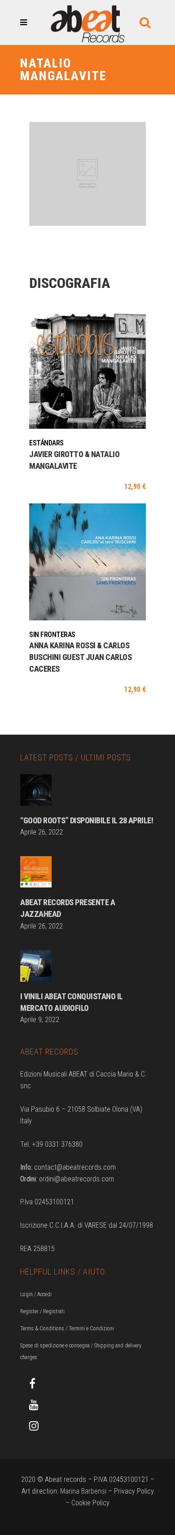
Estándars (46, 443)
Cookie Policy (90, 1503)
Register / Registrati (42, 1311)
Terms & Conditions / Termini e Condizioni (67, 1328)
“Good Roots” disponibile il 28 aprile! (86, 820)
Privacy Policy (134, 1491)
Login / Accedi (36, 1294)
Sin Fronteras (52, 634)
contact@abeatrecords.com (75, 1167)
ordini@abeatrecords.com (76, 1179)
